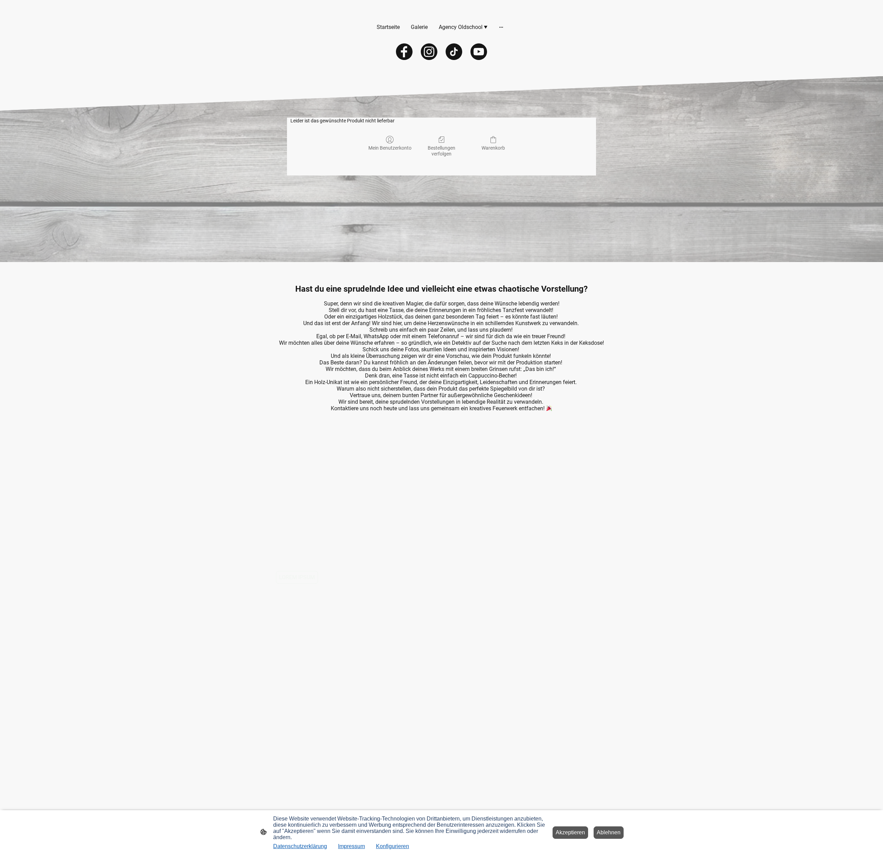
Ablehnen (609, 832)
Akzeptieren (570, 832)
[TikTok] (454, 51)
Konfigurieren (392, 846)
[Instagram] (429, 51)
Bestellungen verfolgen (441, 151)
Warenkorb (493, 148)
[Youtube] (478, 51)
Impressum (351, 846)
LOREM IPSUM (297, 577)
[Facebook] (404, 51)
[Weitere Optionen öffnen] (501, 27)
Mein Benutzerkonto (389, 148)
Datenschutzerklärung (300, 846)
